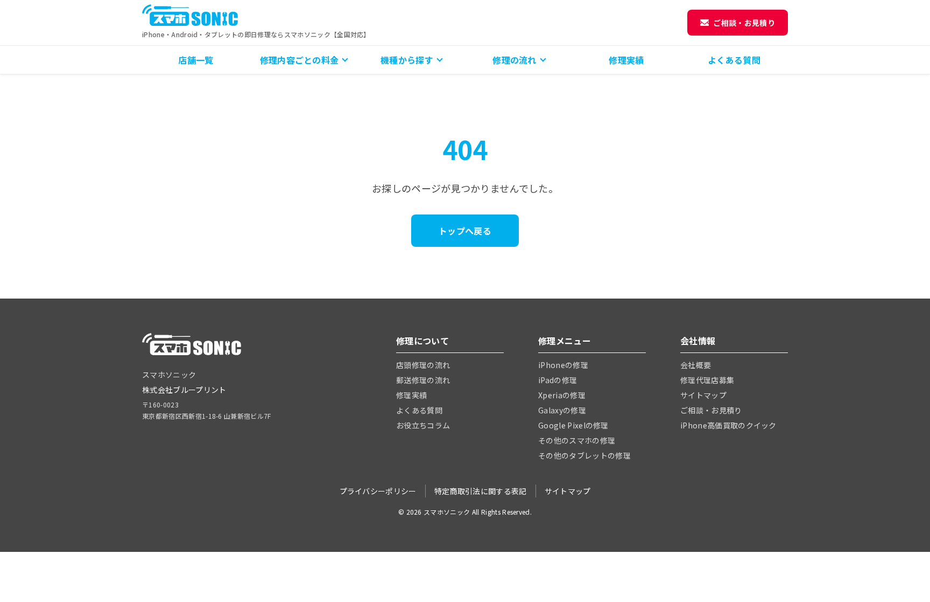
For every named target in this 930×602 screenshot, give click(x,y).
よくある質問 (734, 59)
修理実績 (626, 59)
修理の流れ (514, 59)
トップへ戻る (465, 230)
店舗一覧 (195, 59)
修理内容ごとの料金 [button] (299, 59)
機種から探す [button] (407, 59)
